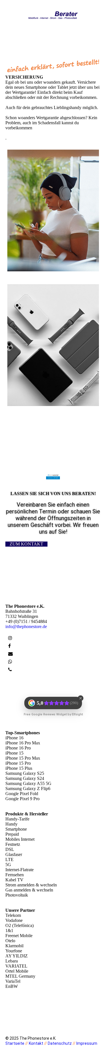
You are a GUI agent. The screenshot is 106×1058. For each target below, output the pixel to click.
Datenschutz (60, 1043)
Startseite (14, 1043)
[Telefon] (10, 669)
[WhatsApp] (10, 661)
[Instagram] (10, 638)
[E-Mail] (10, 653)
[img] (53, 15)
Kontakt (36, 1043)
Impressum (86, 1043)
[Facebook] (9, 646)
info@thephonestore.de (26, 626)
